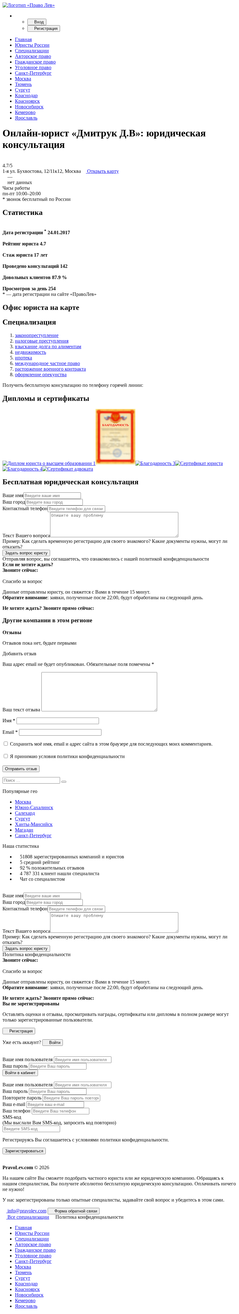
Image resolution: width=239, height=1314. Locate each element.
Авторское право (33, 56)
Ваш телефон (16, 1110)
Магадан (24, 830)
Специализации (32, 50)
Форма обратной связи (75, 1211)
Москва (23, 78)
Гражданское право (35, 61)
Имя (8, 720)
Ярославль (26, 118)
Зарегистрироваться (24, 1151)
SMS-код (59, 1119)
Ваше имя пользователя (27, 1059)
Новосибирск (29, 106)
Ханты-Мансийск (34, 824)
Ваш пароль (15, 1066)
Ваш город (13, 502)
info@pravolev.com (26, 1210)
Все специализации (27, 1217)
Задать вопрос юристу (26, 553)
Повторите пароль (21, 1097)
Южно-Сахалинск (34, 807)
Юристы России (32, 45)
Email (10, 732)
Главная (23, 39)
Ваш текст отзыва (21, 709)
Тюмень (23, 84)
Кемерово (25, 112)
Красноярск (27, 101)
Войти (54, 1042)
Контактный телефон (25, 508)
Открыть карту (102, 171)
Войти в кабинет (20, 1072)
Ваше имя (12, 495)
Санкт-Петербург (33, 73)
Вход (38, 22)
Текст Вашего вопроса (26, 535)
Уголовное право (33, 67)
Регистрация (45, 28)
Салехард (25, 813)
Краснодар (26, 95)
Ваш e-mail (13, 1104)
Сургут (22, 90)
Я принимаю (67, 756)
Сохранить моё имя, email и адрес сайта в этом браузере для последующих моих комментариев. (111, 744)
